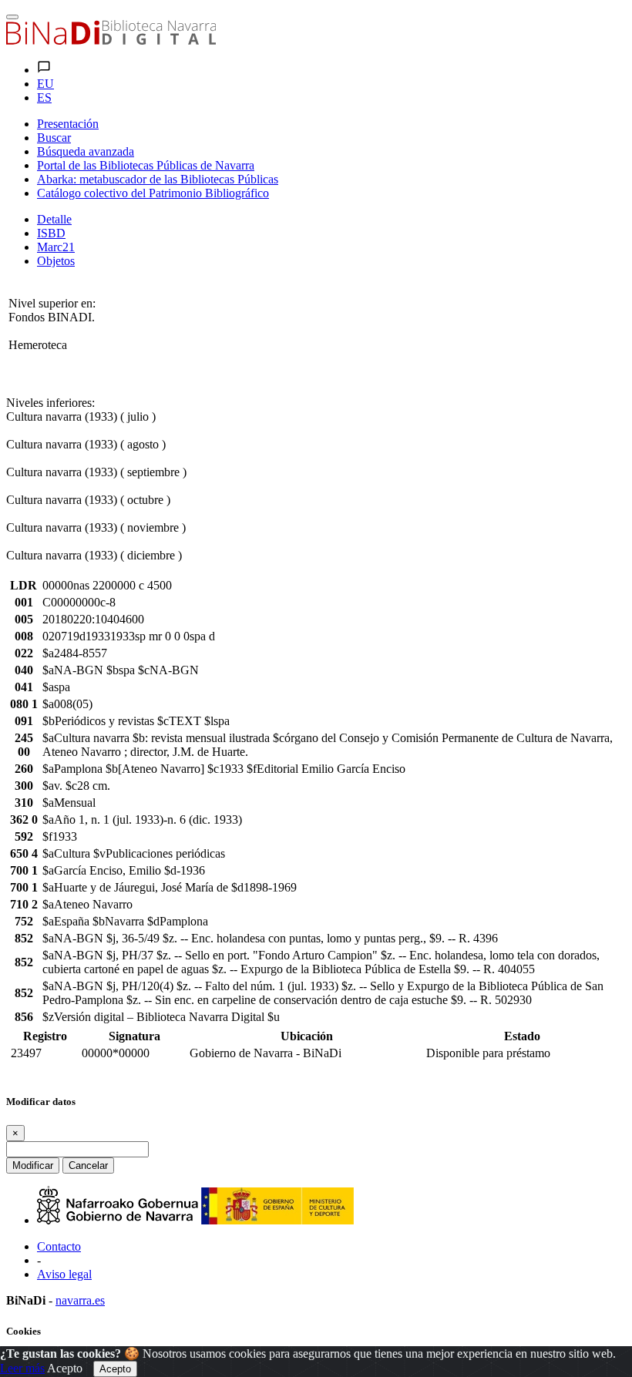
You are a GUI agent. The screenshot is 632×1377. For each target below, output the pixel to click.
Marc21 (56, 247)
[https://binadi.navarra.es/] (111, 40)
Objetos (56, 260)
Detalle (54, 219)
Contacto (59, 1246)
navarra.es (80, 1300)
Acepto (64, 1368)
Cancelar (88, 1165)
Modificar (32, 1165)
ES (44, 97)
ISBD (51, 233)
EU (45, 83)
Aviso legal (64, 1274)
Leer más (22, 1368)
